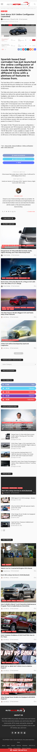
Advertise (24, 745)
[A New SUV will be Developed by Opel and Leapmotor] (18, 331)
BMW (3, 662)
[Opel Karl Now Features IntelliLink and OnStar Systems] (5, 524)
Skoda (3, 307)
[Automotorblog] (18, 4)
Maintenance (20, 600)
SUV (6, 11)
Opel (10, 340)
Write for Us (32, 745)
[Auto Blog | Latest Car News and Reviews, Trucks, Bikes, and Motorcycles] (15, 710)
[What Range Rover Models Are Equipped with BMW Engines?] (5, 516)
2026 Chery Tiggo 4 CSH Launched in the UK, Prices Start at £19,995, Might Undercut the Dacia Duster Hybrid (23, 445)
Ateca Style (8, 145)
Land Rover (5, 245)
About (3, 745)
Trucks (4, 600)
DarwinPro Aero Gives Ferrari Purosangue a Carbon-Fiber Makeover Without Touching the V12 (23, 463)
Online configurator (27, 145)
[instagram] (18, 395)
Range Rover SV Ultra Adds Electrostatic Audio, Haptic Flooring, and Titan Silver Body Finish (16, 251)
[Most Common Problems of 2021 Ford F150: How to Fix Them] (18, 622)
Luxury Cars (18, 245)
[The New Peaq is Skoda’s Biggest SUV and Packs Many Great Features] (18, 300)
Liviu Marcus (6, 317)
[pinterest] (18, 392)
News (23, 245)
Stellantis (15, 340)
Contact (10, 748)
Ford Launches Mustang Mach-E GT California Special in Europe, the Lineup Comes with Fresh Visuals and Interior (22, 454)
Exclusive (15, 422)
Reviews (20, 488)
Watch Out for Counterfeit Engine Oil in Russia (16, 568)
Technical (8, 631)
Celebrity (9, 422)
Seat (2, 11)
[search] (34, 4)
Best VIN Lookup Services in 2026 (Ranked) (17, 491)
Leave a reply (7, 218)
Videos (11, 309)
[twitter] (18, 388)
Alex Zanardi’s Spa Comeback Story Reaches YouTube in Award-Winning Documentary (17, 426)
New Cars (23, 307)
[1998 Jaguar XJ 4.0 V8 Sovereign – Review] (5, 500)
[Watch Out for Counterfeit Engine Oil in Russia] (18, 554)
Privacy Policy (17, 748)
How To (14, 600)
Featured (11, 245)
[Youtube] (18, 399)
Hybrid (16, 278)
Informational (13, 488)
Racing (4, 422)
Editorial (19, 745)
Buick (3, 278)
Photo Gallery (30, 245)
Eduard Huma (6, 19)
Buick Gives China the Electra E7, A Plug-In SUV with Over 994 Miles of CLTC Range (18, 282)
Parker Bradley (6, 255)
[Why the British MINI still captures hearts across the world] (5, 508)
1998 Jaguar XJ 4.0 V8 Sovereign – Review (23, 498)
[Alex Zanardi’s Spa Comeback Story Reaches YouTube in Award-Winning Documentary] (18, 420)
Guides (9, 600)
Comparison (5, 488)
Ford (3, 631)
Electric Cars (9, 278)
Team (8, 745)
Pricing (4, 309)
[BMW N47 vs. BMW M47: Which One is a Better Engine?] (18, 653)
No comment (24, 19)
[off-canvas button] (2, 4)
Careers (13, 745)
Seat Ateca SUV (8, 147)
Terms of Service (26, 748)
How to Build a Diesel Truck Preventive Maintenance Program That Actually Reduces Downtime (18, 605)
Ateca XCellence (17, 145)
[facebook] (18, 384)
